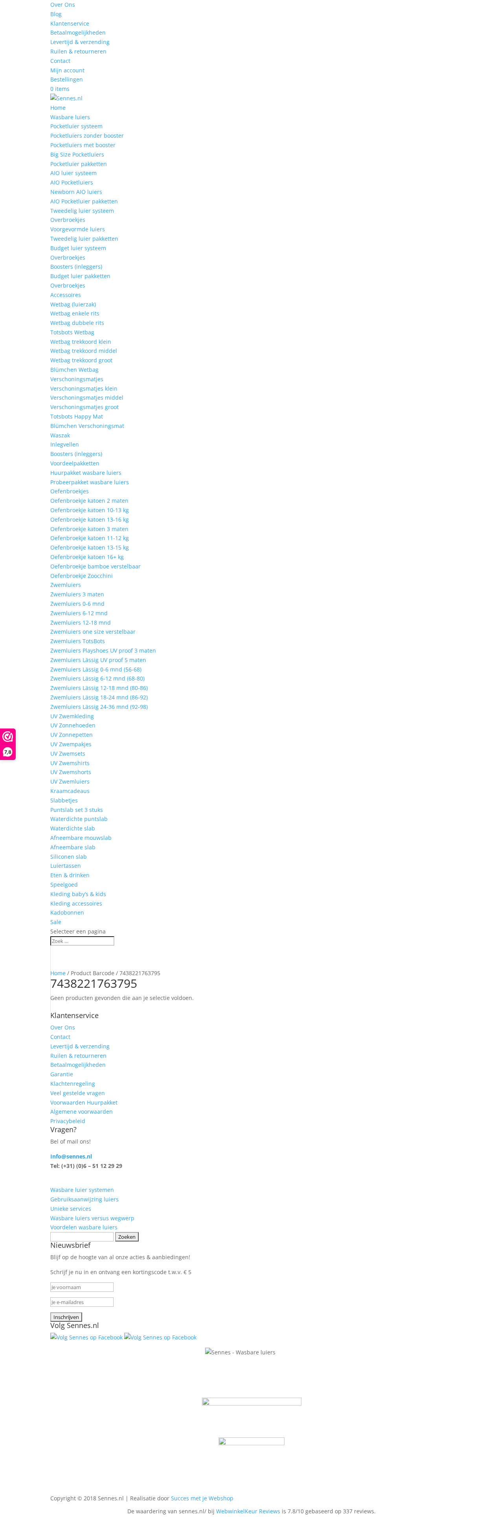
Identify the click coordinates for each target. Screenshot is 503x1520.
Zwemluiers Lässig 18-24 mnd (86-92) (99, 697)
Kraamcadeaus (70, 791)
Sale (55, 922)
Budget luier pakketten (80, 276)
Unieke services (70, 1208)
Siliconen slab (68, 856)
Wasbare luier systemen (82, 1189)
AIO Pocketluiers (71, 182)
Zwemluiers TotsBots (77, 641)
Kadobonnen (67, 912)
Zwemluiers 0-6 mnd (77, 603)
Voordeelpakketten (74, 463)
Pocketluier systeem (76, 126)
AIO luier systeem (73, 173)
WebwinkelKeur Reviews (248, 1511)
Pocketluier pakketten (78, 164)
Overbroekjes (67, 219)
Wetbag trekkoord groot (81, 360)
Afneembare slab (72, 847)
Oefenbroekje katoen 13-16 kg (89, 519)
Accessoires (65, 295)
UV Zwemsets (67, 753)
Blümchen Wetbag (74, 369)
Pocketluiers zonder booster (87, 135)
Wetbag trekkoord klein (80, 341)
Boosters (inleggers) (76, 266)
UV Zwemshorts (70, 772)
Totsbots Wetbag (72, 332)
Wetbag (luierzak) (73, 304)
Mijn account (67, 70)
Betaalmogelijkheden (78, 32)
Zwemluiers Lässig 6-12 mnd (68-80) (97, 678)
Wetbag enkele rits (74, 313)
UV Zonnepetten (71, 734)
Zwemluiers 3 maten (77, 594)
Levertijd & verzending (80, 42)
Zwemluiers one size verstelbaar (93, 631)
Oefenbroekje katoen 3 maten (89, 529)
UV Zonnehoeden (72, 725)
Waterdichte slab (72, 828)
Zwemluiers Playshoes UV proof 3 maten (103, 650)
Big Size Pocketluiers (77, 154)
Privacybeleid (67, 1121)
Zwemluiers (65, 584)
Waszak (60, 435)
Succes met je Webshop (202, 1498)
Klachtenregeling (72, 1083)
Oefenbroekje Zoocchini (81, 575)
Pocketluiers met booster (83, 145)
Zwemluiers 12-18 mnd (80, 622)
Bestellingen (66, 79)
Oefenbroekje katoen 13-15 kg (89, 547)
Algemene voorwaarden (81, 1111)
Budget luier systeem (78, 248)
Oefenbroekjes (69, 491)
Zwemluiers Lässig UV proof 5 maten (98, 660)
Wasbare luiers (70, 117)
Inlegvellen (64, 444)
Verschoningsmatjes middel (86, 397)
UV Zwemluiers (70, 781)
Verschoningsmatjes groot (84, 407)
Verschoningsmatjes (76, 379)
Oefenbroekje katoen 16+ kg (87, 557)
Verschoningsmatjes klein (83, 388)
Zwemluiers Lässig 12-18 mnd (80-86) (99, 688)
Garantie (61, 1074)
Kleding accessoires (76, 903)
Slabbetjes (64, 800)
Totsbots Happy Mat (76, 416)
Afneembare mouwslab (81, 837)
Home (58, 107)
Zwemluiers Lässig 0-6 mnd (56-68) (95, 669)
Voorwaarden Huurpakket (83, 1102)
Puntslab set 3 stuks (76, 809)
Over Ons (62, 4)
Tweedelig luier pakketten (84, 238)
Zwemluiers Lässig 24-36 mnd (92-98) (99, 706)
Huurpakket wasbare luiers (85, 472)
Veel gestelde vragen (77, 1093)
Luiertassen (65, 865)
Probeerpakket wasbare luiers (89, 482)
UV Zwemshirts (70, 763)
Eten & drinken (70, 875)
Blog (56, 14)
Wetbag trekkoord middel (83, 350)
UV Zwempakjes (71, 744)
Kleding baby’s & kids (78, 894)
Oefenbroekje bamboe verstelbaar (95, 566)
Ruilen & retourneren (78, 51)
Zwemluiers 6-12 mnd (79, 613)
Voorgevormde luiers (77, 229)
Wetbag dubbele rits (77, 323)
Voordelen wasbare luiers (83, 1227)
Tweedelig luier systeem (82, 210)
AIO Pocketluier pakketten (84, 201)
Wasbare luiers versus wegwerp (92, 1218)
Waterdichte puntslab (79, 819)
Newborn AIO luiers (76, 192)
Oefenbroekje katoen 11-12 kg (89, 538)
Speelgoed (64, 884)
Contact (60, 61)
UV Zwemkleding (72, 716)
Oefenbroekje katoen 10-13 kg (89, 510)
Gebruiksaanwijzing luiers (84, 1199)
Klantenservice (69, 23)
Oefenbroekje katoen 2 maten (89, 500)
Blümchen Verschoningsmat (87, 426)
